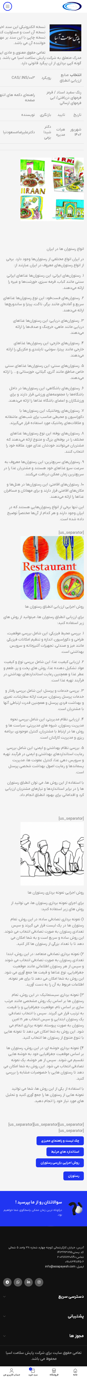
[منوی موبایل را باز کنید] (7, 6)
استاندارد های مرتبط (65, 1152)
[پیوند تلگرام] (7, 1282)
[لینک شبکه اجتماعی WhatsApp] (18, 1282)
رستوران (73, 1176)
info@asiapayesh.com (60, 1267)
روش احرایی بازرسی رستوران (60, 1163)
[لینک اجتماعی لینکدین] (28, 1282)
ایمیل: (80, 1267)
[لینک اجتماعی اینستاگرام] (39, 1282)
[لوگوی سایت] (72, 6)
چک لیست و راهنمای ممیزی (60, 1141)
